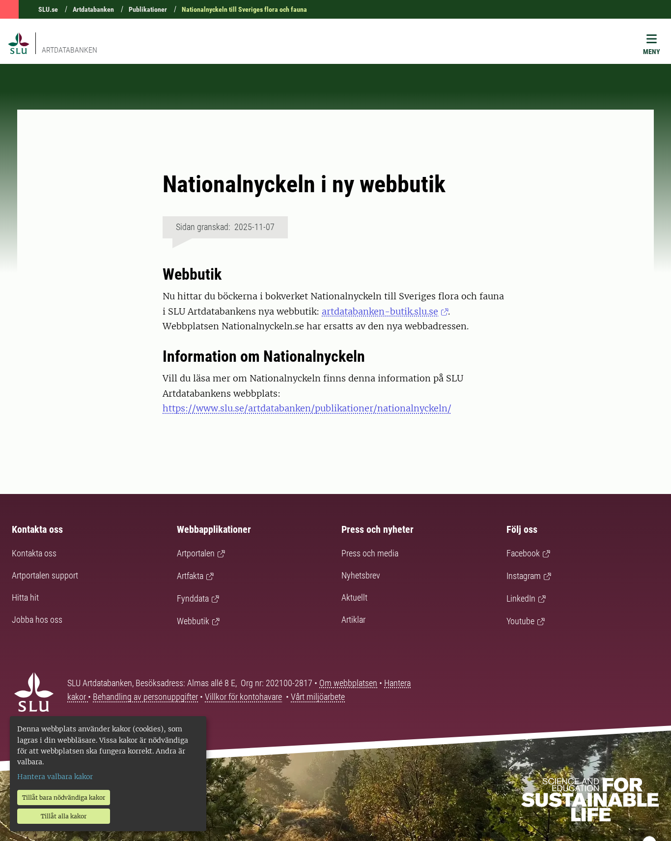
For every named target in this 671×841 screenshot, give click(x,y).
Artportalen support (45, 575)
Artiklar (353, 619)
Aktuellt (354, 597)
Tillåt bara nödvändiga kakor (63, 797)
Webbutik (193, 621)
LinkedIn (520, 598)
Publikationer (148, 9)
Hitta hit (25, 597)
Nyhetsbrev (360, 575)
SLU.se (48, 9)
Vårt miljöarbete (318, 697)
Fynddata (193, 598)
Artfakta (190, 576)
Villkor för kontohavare (243, 697)
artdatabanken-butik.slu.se (380, 311)
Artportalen (196, 553)
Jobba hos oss (37, 619)
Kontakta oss (34, 553)
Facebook (523, 553)
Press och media (369, 553)
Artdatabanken (93, 9)
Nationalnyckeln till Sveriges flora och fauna (244, 9)
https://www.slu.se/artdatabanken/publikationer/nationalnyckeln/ (307, 408)
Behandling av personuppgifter (145, 697)
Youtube (520, 621)
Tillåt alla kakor (63, 816)
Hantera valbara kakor (55, 776)
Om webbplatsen (348, 683)
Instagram (523, 576)
